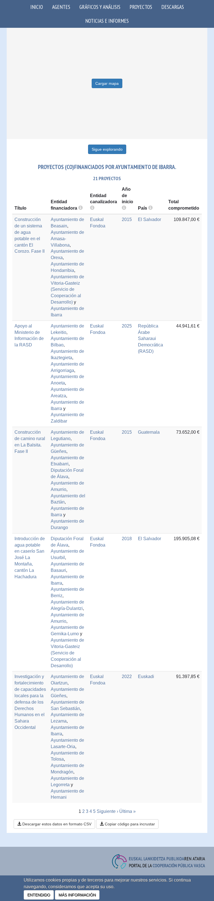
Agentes (61, 6)
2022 (127, 676)
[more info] (124, 208)
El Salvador (149, 219)
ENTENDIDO (38, 895)
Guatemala (149, 432)
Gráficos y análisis (99, 6)
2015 (127, 219)
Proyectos (141, 6)
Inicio (36, 6)
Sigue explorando (107, 149)
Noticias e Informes (107, 20)
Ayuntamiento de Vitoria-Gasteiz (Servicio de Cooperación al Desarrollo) (67, 289)
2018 (127, 538)
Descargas (172, 6)
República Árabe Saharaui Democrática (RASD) (150, 339)
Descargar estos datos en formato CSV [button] (56, 824)
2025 (127, 326)
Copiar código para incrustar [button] (129, 824)
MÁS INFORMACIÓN (77, 895)
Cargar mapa (107, 83)
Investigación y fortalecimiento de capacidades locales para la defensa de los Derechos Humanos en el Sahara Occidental (30, 702)
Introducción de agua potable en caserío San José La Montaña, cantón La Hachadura (29, 557)
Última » (127, 811)
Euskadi (146, 676)
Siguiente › (107, 811)
